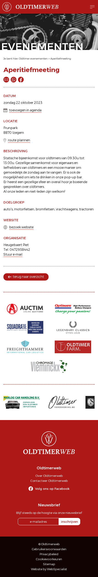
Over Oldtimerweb (49, 476)
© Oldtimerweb (49, 544)
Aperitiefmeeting (60, 58)
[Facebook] (21, 79)
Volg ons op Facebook (52, 488)
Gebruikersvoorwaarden (49, 549)
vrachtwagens (67, 209)
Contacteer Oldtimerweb (49, 480)
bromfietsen (45, 209)
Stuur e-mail (12, 254)
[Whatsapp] (13, 79)
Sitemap (49, 564)
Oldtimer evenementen (33, 58)
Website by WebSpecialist (49, 569)
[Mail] (6, 79)
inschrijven (69, 521)
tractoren (86, 209)
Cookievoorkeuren (49, 559)
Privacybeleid (49, 554)
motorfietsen (24, 209)
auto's (8, 209)
